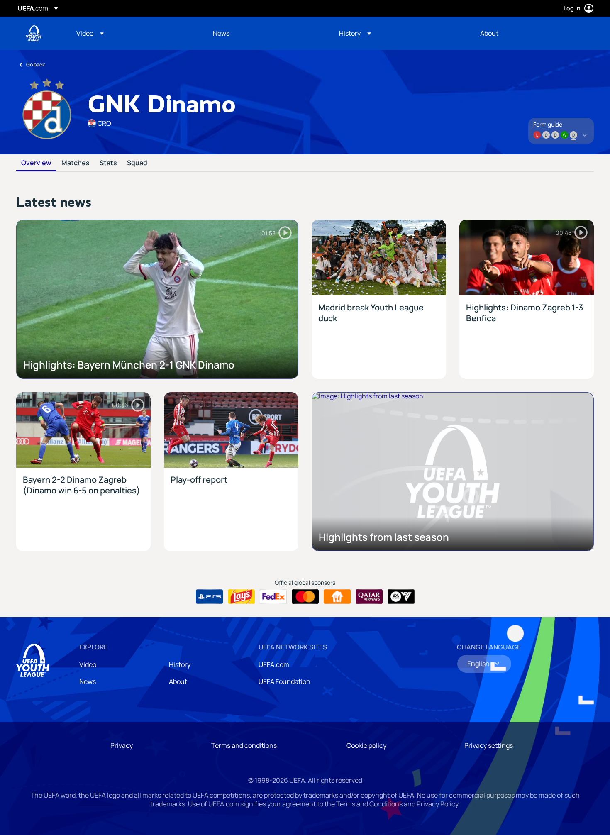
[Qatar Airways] (369, 596)
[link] (221, 33)
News (87, 681)
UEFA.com (274, 664)
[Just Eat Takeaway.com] (337, 596)
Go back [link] (35, 64)
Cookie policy (366, 745)
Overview (36, 163)
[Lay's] (241, 596)
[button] (90, 33)
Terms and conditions (244, 745)
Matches (75, 163)
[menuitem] (134, 33)
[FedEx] (273, 596)
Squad (137, 163)
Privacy (121, 745)
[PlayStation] (209, 596)
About (178, 681)
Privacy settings (488, 745)
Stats (108, 163)
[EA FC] (401, 596)
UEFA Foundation (284, 681)
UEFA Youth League (33, 33)
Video (87, 664)
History (179, 664)
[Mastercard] (305, 596)
